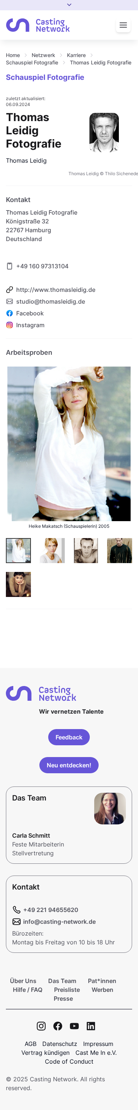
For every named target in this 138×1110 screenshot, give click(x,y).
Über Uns (23, 980)
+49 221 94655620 (50, 909)
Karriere (76, 55)
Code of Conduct (69, 1061)
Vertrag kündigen (45, 1052)
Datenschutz (59, 1043)
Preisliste (67, 989)
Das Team (62, 980)
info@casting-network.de (59, 921)
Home (13, 55)
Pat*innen (102, 980)
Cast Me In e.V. (96, 1052)
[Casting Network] (38, 25)
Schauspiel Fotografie (32, 62)
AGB (30, 1043)
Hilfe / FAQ (27, 989)
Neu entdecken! (69, 765)
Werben (102, 989)
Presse (63, 998)
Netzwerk (43, 55)
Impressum (98, 1043)
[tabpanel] (69, 478)
